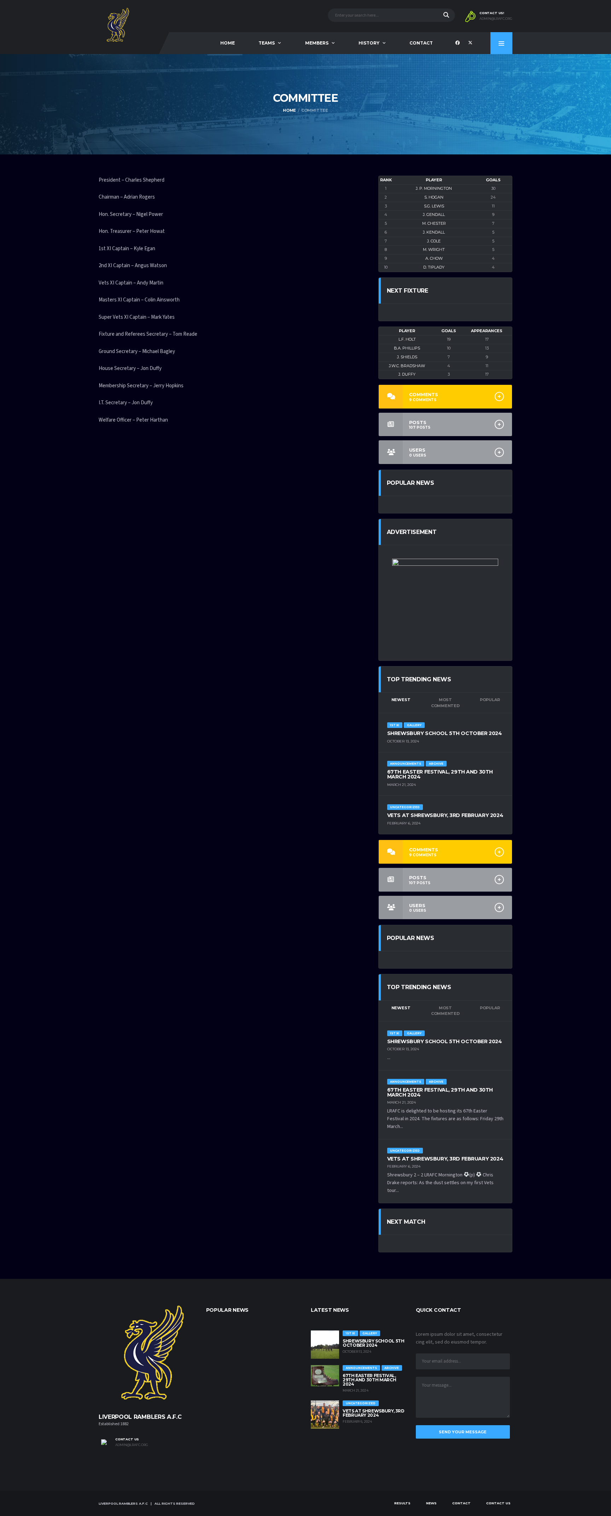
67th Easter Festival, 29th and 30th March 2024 (440, 774)
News (431, 1503)
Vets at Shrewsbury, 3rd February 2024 (445, 815)
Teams (266, 43)
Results (402, 1503)
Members (316, 43)
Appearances (486, 330)
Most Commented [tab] (445, 702)
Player (434, 179)
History (369, 43)
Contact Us (498, 1503)
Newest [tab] (401, 699)
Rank (386, 179)
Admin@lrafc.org (131, 1445)
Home (227, 43)
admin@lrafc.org (495, 18)
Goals (493, 179)
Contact (421, 43)
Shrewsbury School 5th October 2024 (444, 733)
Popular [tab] (490, 699)
